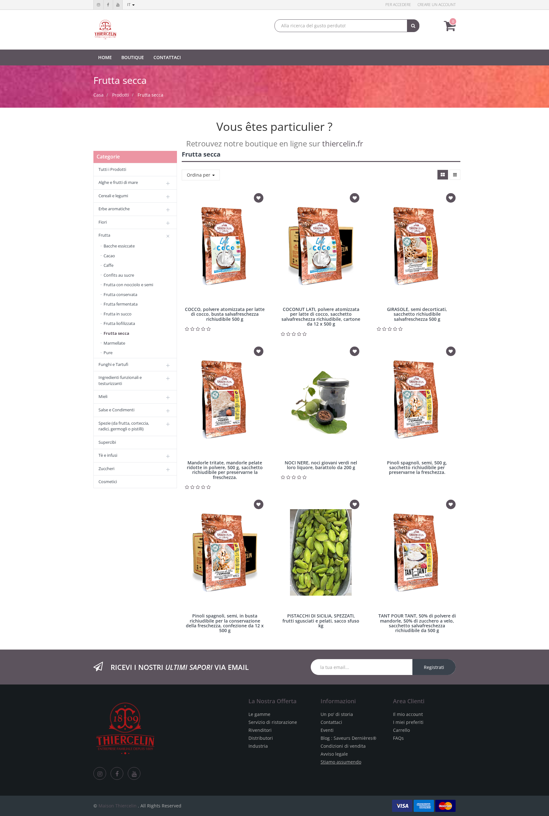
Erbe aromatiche (114, 209)
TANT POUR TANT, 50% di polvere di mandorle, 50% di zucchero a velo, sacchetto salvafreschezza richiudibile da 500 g (417, 623)
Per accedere (398, 4)
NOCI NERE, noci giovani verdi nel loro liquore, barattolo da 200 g (321, 465)
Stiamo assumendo (341, 762)
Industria (258, 746)
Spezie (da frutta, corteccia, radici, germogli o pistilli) (123, 426)
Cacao (109, 256)
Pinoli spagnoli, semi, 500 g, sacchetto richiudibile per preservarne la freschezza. (417, 467)
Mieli (102, 396)
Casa (98, 95)
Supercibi (107, 442)
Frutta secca (150, 95)
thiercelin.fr (342, 143)
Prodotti (120, 95)
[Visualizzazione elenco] (455, 175)
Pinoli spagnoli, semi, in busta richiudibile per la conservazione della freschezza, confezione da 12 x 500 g (225, 623)
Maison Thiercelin (117, 806)
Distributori (260, 738)
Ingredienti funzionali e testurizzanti (120, 380)
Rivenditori (260, 730)
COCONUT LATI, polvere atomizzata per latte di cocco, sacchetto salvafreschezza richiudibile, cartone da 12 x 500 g (320, 316)
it (129, 4)
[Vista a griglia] (442, 175)
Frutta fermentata (121, 304)
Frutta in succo (118, 314)
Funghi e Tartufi (113, 364)
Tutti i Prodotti (112, 169)
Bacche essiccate (119, 246)
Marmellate (114, 343)
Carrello (401, 730)
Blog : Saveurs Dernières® (348, 738)
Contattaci (331, 722)
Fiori (102, 222)
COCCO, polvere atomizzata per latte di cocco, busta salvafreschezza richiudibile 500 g (225, 314)
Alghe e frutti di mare (118, 182)
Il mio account (408, 714)
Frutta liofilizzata (119, 323)
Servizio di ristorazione (272, 722)
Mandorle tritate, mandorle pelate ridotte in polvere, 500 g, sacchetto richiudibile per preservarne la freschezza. (225, 470)
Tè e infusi (107, 455)
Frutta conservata (120, 294)
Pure (108, 352)
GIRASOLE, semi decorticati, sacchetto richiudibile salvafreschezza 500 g (417, 314)
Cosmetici (107, 481)
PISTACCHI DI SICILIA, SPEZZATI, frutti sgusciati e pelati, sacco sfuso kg (320, 621)
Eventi (327, 730)
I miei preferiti (408, 722)
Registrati (434, 667)
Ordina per (199, 175)
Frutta (104, 235)
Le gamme (259, 714)
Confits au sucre (119, 275)
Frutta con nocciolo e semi (128, 284)
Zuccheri (106, 468)
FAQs (398, 738)
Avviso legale (334, 754)
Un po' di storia (337, 714)
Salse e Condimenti (116, 410)
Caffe (108, 265)
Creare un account (436, 4)
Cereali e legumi (113, 196)
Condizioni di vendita (343, 746)
